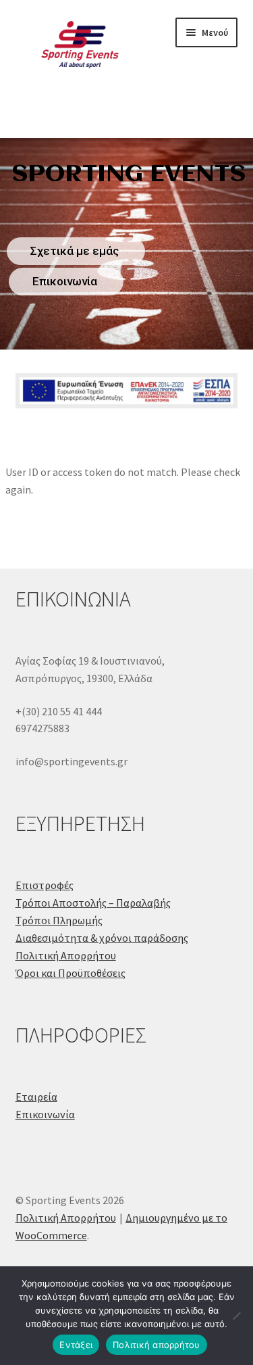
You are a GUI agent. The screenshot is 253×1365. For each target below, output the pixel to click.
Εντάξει (75, 1344)
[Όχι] (236, 1315)
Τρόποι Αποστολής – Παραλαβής (93, 902)
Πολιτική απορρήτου (156, 1344)
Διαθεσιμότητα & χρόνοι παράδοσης (102, 937)
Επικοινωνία (45, 1114)
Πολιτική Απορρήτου (66, 955)
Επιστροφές (45, 885)
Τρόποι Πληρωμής (59, 920)
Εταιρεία (36, 1096)
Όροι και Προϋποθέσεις (70, 973)
